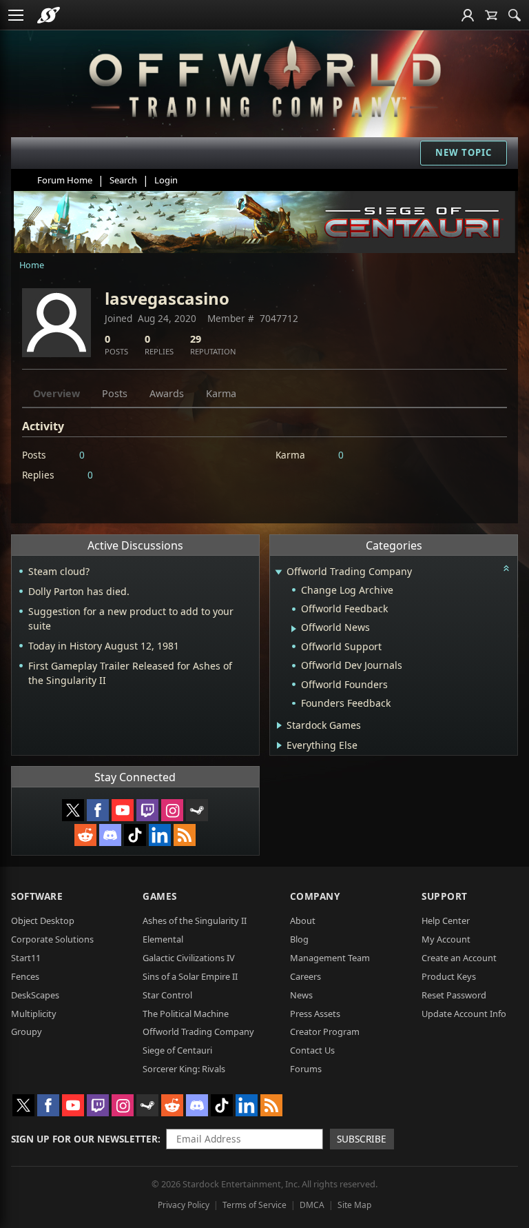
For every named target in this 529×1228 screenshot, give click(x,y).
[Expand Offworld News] (293, 628)
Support (445, 896)
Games (160, 896)
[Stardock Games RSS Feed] (184, 835)
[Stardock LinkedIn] (159, 835)
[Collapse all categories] (506, 568)
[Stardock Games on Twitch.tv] (147, 810)
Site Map (354, 1205)
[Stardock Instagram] (172, 810)
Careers (305, 976)
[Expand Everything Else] (279, 745)
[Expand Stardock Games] (279, 725)
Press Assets (315, 1013)
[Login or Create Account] (467, 15)
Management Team (330, 958)
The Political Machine (186, 1013)
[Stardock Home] (48, 15)
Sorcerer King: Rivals (184, 1069)
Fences (25, 976)
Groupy (26, 1031)
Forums (306, 1069)
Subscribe (361, 1138)
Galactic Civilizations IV (189, 958)
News (301, 995)
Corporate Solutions (52, 939)
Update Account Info (464, 1013)
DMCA (312, 1205)
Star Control (167, 995)
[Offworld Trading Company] (264, 75)
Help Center (446, 920)
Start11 (26, 958)
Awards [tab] (166, 393)
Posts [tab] (114, 393)
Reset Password (454, 995)
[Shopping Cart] (491, 15)
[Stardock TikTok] (135, 835)
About (302, 920)
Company (315, 896)
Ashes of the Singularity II (195, 920)
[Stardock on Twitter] (73, 810)
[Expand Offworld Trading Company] (279, 572)
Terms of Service (254, 1205)
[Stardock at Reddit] (85, 835)
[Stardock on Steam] (197, 810)
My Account (446, 939)
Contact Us (312, 1050)
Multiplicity (33, 1013)
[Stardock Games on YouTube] (122, 810)
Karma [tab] (221, 393)
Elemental (163, 939)
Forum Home (64, 180)
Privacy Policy (183, 1205)
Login (166, 180)
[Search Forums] (514, 15)
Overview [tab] (56, 393)
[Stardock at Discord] (110, 835)
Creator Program (325, 1031)
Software (37, 896)
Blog (299, 939)
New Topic (463, 152)
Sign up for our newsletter (84, 1138)
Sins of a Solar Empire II (190, 976)
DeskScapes (35, 995)
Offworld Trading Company (198, 1031)
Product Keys (449, 976)
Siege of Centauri (177, 1050)
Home (31, 265)
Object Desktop (42, 920)
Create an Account (459, 958)
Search (123, 180)
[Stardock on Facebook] (97, 810)
